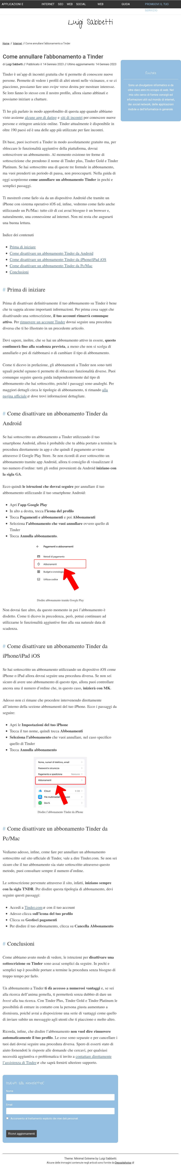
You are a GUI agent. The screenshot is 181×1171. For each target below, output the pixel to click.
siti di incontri (72, 117)
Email (9, 1104)
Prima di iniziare (23, 246)
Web (70, 4)
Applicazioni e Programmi (12, 7)
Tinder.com (33, 907)
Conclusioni (19, 271)
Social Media (81, 7)
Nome (9, 1091)
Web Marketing (105, 7)
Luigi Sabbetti (90, 23)
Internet (48, 4)
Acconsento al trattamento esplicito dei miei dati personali (44, 1118)
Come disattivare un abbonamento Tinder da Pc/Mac (51, 265)
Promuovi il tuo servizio (157, 7)
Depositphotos (123, 1162)
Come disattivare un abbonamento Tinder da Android (51, 253)
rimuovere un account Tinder (42, 321)
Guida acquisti (128, 7)
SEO (60, 4)
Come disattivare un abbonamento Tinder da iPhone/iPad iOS (58, 259)
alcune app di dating (41, 117)
